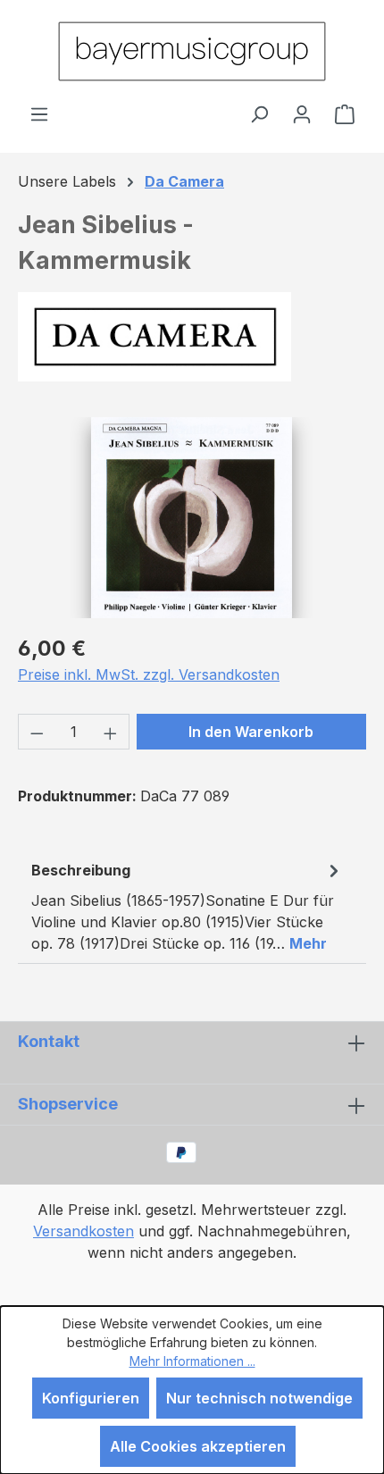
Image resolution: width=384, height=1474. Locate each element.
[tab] (187, 906)
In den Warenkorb (250, 732)
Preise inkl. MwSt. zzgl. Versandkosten (149, 674)
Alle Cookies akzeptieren (198, 1446)
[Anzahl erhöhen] (110, 732)
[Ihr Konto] (301, 113)
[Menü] (39, 113)
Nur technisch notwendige (259, 1398)
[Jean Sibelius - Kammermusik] (191, 517)
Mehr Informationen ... (192, 1361)
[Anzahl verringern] (36, 732)
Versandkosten (83, 1231)
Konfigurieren (90, 1398)
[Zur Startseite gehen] (192, 51)
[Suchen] (259, 113)
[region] (192, 517)
